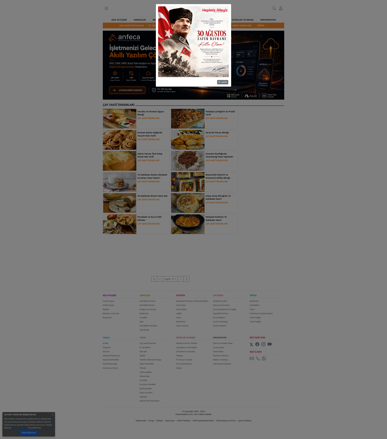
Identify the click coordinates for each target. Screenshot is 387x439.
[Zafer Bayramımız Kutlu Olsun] (193, 41)
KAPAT (224, 82)
